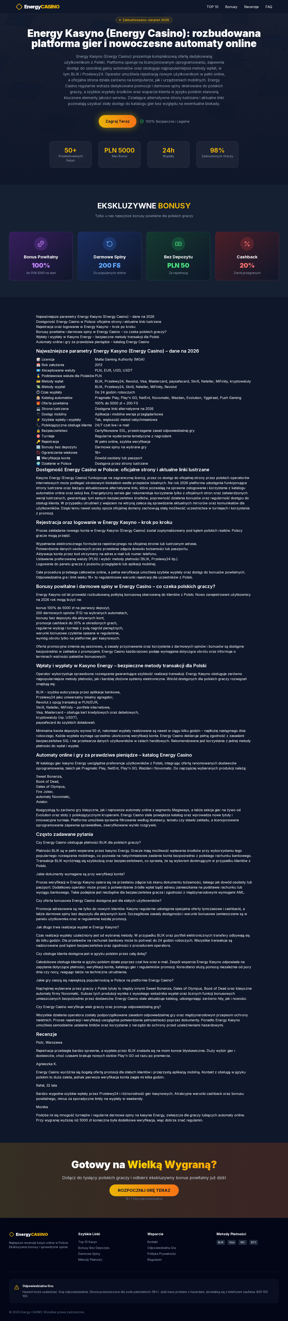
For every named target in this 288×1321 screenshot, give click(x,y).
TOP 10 (212, 7)
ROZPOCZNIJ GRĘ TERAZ (144, 1190)
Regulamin (154, 1259)
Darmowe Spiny (89, 1253)
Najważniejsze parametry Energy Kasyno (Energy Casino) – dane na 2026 (95, 316)
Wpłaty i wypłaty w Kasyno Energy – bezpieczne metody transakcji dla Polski (97, 337)
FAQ (268, 7)
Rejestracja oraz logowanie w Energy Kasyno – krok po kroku (85, 327)
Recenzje (251, 7)
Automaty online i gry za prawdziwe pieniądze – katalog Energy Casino (92, 342)
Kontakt (152, 1242)
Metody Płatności (90, 1259)
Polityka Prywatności (161, 1253)
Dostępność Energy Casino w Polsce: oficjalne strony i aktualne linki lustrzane (98, 322)
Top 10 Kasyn (87, 1242)
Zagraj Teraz (117, 121)
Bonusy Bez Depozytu (93, 1248)
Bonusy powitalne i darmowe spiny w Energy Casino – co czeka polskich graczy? (101, 332)
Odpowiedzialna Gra (161, 1248)
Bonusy (231, 7)
